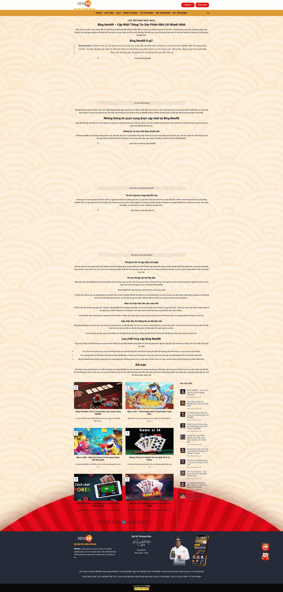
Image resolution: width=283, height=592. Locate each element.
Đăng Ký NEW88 (95, 571)
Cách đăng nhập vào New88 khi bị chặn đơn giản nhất (198, 404)
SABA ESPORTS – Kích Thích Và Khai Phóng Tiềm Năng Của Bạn (197, 496)
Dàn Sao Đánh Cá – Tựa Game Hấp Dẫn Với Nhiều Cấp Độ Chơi (197, 474)
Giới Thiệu (83, 571)
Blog (118, 13)
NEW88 (99, 13)
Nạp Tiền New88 (163, 13)
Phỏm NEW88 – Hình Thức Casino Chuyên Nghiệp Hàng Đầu (197, 392)
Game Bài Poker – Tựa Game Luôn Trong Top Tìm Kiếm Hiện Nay (98, 504)
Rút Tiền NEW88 (180, 13)
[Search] (208, 13)
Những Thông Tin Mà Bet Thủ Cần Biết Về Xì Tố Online (149, 458)
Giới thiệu (109, 13)
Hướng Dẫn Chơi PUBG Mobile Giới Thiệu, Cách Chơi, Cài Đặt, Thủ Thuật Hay (196, 439)
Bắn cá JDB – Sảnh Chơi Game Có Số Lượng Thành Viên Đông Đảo (98, 458)
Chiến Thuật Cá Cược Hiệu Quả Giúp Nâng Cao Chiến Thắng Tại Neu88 (197, 426)
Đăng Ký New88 (130, 13)
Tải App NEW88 (146, 13)
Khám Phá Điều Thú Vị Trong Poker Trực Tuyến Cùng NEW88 (98, 413)
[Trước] (99, 522)
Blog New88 (84, 45)
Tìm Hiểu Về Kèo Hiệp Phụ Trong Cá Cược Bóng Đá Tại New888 (198, 415)
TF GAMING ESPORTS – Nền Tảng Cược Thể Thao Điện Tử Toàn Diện (197, 485)
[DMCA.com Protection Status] (141, 589)
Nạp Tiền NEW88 (139, 571)
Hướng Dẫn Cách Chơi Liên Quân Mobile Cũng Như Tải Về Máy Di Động (197, 451)
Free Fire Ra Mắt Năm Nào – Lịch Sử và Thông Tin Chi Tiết (197, 462)
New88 (139, 35)
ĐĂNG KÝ (188, 5)
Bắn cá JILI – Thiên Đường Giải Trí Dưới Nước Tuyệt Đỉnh (149, 413)
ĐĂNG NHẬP (202, 5)
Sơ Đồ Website (198, 571)
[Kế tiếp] (148, 522)
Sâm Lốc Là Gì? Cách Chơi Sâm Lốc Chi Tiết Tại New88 (149, 504)
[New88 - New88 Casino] (85, 5)
